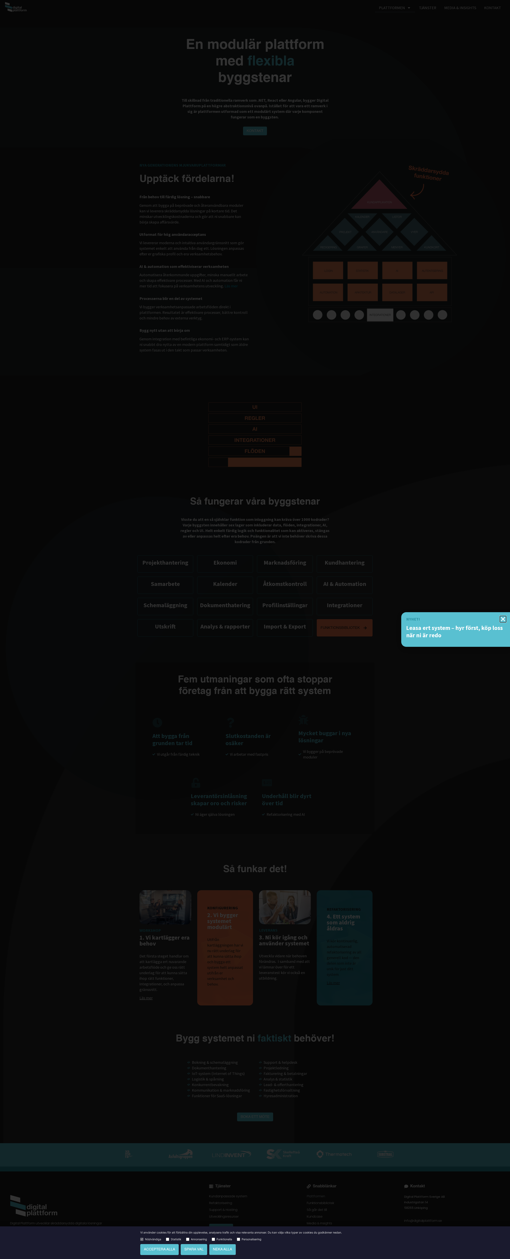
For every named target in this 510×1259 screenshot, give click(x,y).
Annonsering (199, 1239)
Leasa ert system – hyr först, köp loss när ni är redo (454, 631)
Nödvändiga (153, 1239)
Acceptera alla (159, 1249)
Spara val (194, 1249)
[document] (255, 629)
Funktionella (224, 1239)
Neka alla (222, 1249)
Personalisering (251, 1239)
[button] (503, 619)
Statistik (176, 1239)
